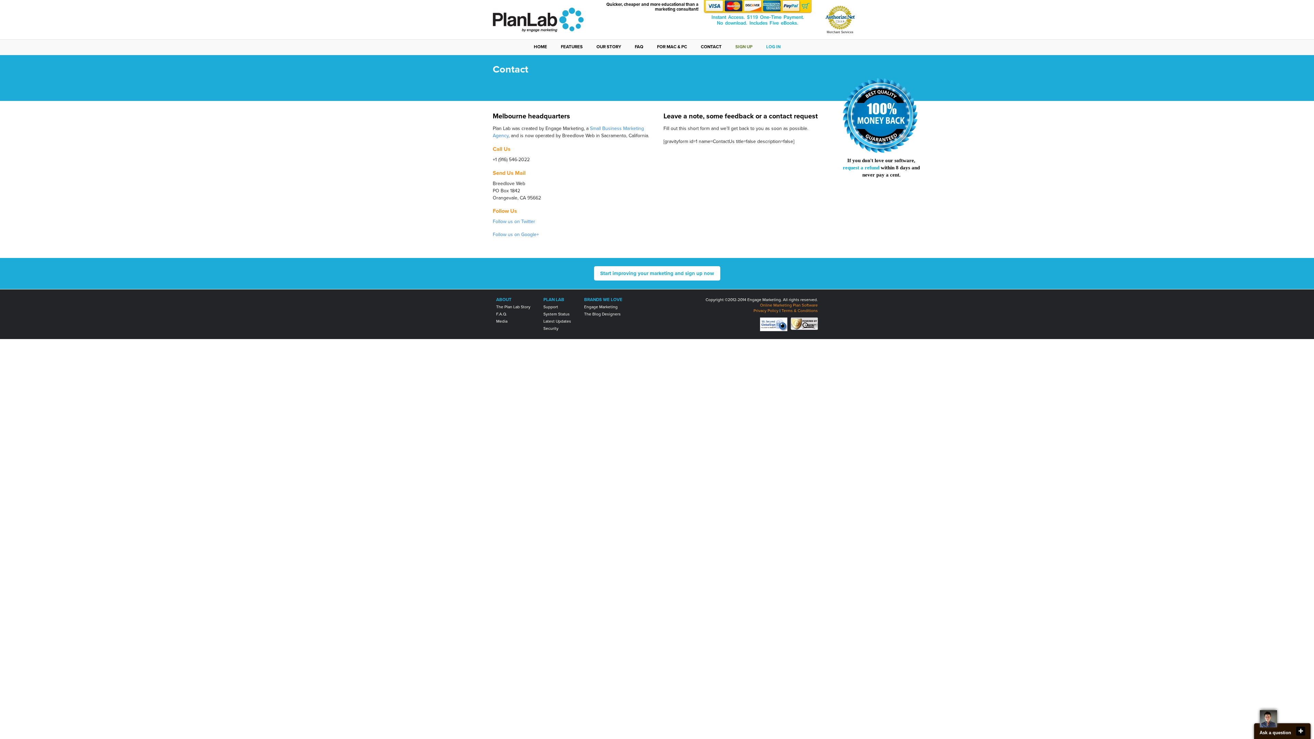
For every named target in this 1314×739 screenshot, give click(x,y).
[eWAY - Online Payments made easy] (804, 323)
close (1300, 731)
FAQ (639, 47)
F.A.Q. (501, 314)
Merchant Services (840, 32)
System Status (556, 314)
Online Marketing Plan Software (789, 305)
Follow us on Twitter (514, 221)
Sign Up (743, 47)
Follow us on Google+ (516, 234)
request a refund (861, 167)
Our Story (608, 47)
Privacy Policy (765, 310)
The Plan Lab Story (513, 306)
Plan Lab (553, 299)
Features (572, 47)
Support (550, 306)
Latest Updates (557, 321)
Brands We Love (603, 299)
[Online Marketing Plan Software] (538, 31)
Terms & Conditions (800, 310)
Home (540, 47)
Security (550, 328)
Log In (773, 47)
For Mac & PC (672, 47)
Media (501, 321)
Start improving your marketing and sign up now (657, 273)
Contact (711, 47)
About (504, 299)
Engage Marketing (601, 306)
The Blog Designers (602, 314)
